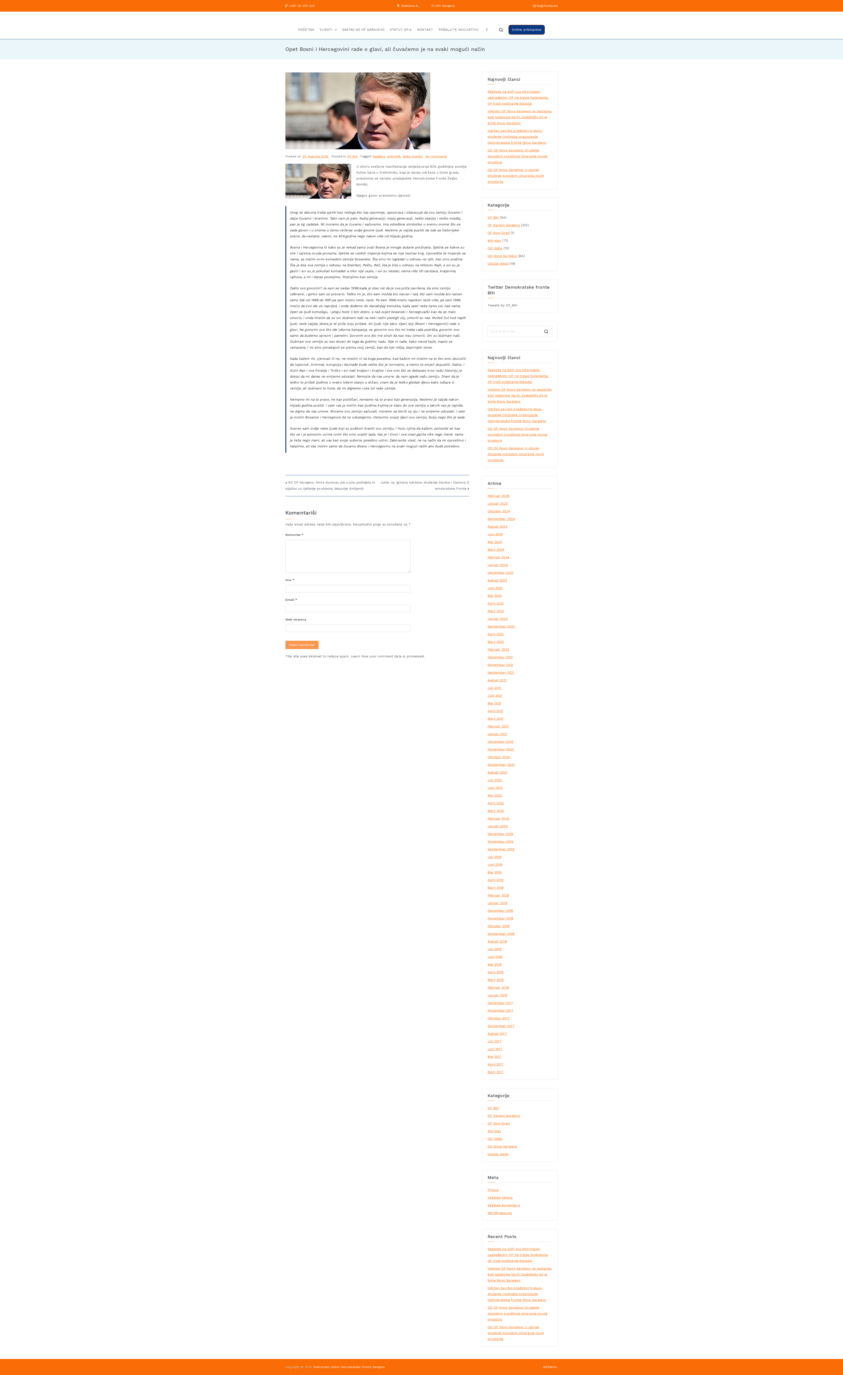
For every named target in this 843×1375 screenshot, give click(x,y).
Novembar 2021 (500, 665)
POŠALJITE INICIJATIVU (458, 30)
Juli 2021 (494, 688)
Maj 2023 (495, 596)
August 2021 (497, 680)
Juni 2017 (495, 1049)
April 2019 (496, 880)
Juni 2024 (495, 534)
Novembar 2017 (500, 1011)
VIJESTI (326, 30)
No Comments (436, 156)
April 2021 (495, 711)
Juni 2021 (495, 696)
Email (291, 599)
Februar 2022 (498, 650)
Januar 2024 (498, 565)
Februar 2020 (498, 819)
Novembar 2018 (500, 918)
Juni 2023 (495, 588)
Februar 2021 (498, 726)
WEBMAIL (550, 1367)
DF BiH (352, 156)
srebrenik (393, 156)
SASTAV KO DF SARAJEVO (363, 30)
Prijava (493, 1190)
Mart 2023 (496, 611)
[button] (335, 30)
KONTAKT (425, 30)
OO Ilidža (495, 248)
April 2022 (496, 634)
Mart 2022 (496, 642)
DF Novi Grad (499, 233)
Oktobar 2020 (499, 757)
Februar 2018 (498, 988)
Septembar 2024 (501, 519)
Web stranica (295, 619)
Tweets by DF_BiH (502, 305)
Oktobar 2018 (499, 926)
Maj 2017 (494, 1057)
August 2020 (497, 772)
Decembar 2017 (500, 1003)
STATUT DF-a (401, 30)
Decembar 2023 (500, 573)
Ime (289, 580)
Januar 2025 (498, 504)
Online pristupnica (527, 30)
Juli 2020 (495, 780)
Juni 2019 (495, 865)
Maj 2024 (495, 542)
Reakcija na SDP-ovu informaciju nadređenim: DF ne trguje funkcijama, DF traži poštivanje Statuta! (518, 98)
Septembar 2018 (501, 934)
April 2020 (496, 803)
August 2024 (498, 527)
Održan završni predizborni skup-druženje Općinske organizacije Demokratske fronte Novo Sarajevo (517, 137)
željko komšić (413, 156)
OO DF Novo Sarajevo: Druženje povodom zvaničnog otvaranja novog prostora (518, 156)
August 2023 (497, 580)
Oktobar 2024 (499, 511)
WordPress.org (500, 1213)
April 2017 (496, 1064)
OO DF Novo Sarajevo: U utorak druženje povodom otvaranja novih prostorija (516, 176)
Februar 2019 (498, 895)
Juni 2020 (495, 788)
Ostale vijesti (498, 264)
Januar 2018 (497, 995)
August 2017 (497, 1034)
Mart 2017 (496, 1072)
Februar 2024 (499, 557)
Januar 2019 (497, 903)
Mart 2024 (496, 550)
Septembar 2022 (501, 626)
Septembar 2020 (501, 765)
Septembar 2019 (501, 849)
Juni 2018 (495, 957)
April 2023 (496, 603)
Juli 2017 (494, 1041)
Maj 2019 (494, 872)
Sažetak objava (500, 1198)
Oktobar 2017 (499, 1018)
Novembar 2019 (500, 842)
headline (379, 156)
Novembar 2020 (501, 749)
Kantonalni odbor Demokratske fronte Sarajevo (349, 1367)
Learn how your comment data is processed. (388, 656)
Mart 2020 (496, 811)
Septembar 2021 (501, 673)
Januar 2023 (498, 619)
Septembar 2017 (501, 1026)
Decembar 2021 (500, 657)
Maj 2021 (494, 703)
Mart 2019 (496, 888)
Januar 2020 (498, 826)
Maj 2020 (495, 795)
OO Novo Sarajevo (502, 256)
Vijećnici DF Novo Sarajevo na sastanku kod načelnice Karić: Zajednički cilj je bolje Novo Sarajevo (520, 117)
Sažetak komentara (504, 1205)
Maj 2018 (494, 964)
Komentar (294, 534)
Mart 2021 (495, 719)
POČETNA (306, 30)
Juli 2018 (494, 949)
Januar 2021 (497, 734)
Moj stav (494, 241)
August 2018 (497, 941)
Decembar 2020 (500, 742)
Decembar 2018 (500, 911)
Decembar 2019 (500, 834)
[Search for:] (520, 331)
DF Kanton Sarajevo (504, 225)
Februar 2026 (498, 496)
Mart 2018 (496, 980)
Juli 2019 (494, 857)
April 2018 (496, 972)
